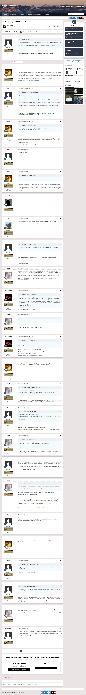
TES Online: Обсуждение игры (20, 26)
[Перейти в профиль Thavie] (8, 567)
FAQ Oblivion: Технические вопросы (73, 37)
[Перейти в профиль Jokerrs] (4, 26)
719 (9, 578)
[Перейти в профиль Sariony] (8, 202)
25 (14, 31)
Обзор (5, 14)
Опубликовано (23, 65)
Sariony (8, 195)
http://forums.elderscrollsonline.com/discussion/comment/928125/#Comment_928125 (35, 53)
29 (23, 31)
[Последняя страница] (39, 32)
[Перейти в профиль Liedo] (8, 521)
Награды (47, 14)
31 (28, 31)
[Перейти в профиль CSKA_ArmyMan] (8, 297)
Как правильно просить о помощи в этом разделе (73, 50)
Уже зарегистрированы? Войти (67, 6)
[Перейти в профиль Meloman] (8, 72)
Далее (36, 31)
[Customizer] (83, 6)
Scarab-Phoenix (71, 68)
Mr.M (8, 218)
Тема (3, 692)
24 (12, 31)
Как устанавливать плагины (72, 45)
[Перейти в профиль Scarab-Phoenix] (66, 69)
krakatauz (8, 457)
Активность (13, 14)
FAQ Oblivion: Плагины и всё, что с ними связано (73, 34)
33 (32, 31)
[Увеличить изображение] (30, 635)
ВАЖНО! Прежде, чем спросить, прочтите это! (72, 54)
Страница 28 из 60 (45, 31)
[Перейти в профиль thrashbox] (67, 72)
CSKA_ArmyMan (8, 290)
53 (8, 82)
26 (16, 31)
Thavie (8, 560)
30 (26, 31)
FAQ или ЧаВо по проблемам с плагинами (72, 42)
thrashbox (71, 71)
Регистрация (78, 6)
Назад (6, 31)
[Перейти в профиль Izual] (8, 156)
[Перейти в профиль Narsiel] (8, 275)
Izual (8, 149)
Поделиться (47, 26)
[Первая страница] (3, 32)
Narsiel (8, 268)
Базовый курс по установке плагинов (71, 29)
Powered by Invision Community (78, 693)
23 (9, 31)
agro (8, 88)
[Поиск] (83, 14)
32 (30, 31)
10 (8, 106)
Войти (46, 668)
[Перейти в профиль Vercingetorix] (8, 635)
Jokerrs (11, 25)
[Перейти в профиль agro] (8, 95)
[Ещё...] (61, 36)
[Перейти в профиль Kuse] (8, 42)
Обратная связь (21, 692)
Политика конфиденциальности (34, 14)
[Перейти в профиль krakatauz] (8, 464)
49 (8, 532)
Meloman (8, 65)
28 (21, 31)
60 (8, 53)
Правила (22, 14)
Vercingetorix (8, 628)
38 (8, 285)
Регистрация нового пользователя (19, 669)
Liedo (8, 514)
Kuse (8, 36)
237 (9, 308)
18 (8, 475)
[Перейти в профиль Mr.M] (8, 225)
